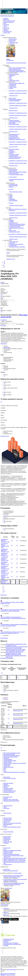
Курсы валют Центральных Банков (17, 172)
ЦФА (4, 23)
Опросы (11, 88)
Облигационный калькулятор (16, 225)
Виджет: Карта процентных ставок (12, 826)
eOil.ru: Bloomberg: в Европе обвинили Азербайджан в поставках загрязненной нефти (14, 625)
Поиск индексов (13, 169)
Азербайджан (6, 347)
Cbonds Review (7, 839)
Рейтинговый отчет (18, 710)
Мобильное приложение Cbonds (17, 224)
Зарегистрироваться (9, 15)
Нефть (10, 196)
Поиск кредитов (13, 110)
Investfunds (6, 908)
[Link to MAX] (4, 931)
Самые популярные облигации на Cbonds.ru (14, 772)
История (5, 699)
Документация (12, 245)
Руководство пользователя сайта (11, 854)
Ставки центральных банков (16, 174)
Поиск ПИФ (12, 122)
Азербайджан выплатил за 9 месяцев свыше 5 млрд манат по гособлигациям (16, 647)
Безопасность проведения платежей (12, 850)
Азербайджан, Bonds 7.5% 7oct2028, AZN (4, 555)
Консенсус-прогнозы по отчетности (18, 209)
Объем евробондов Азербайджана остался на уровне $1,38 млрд (16, 644)
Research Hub (12, 40)
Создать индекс (7, 820)
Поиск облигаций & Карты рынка (17, 67)
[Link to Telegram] (4, 925)
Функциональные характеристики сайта (13, 855)
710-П (4, 807)
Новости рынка (13, 38)
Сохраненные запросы (14, 226)
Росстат (11, 186)
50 (4, 591)
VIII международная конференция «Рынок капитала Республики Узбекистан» (13, 884)
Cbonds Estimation (7, 759)
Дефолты (11, 150)
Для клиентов (6, 847)
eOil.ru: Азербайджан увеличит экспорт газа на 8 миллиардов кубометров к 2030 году (12, 632)
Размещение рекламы (8, 939)
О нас (4, 849)
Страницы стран (13, 184)
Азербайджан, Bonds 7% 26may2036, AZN (5, 540)
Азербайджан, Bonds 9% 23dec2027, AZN (5, 582)
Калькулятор (6, 869)
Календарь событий (14, 149)
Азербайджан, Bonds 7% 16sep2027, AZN (5, 563)
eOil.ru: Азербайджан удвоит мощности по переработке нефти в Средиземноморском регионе (13, 617)
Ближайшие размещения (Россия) (17, 71)
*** (1, 294)
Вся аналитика (4, 638)
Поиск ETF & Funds (14, 120)
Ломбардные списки (14, 80)
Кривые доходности (8, 22)
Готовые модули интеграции (16, 244)
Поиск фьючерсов (14, 134)
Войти (2, 15)
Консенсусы (6, 19)
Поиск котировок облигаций (16, 70)
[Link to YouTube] (4, 927)
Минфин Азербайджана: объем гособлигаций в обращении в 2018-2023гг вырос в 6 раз (16, 655)
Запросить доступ (10, 259)
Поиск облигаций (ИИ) (9, 20)
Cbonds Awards (12, 87)
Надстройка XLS (7, 31)
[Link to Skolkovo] (8, 936)
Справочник (4, 319)
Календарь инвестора (14, 158)
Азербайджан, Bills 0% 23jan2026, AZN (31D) (5, 545)
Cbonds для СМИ (13, 42)
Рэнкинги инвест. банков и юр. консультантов (14, 763)
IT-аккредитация (7, 864)
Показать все (4, 343)
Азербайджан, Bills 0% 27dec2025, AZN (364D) (5, 576)
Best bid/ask (6, 24)
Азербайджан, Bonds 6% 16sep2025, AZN (5, 572)
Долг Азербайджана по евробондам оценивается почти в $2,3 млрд (14, 652)
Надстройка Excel (7, 797)
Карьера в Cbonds (7, 853)
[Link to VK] (4, 929)
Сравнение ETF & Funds (15, 121)
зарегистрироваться (12, 969)
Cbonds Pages (12, 85)
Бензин (11, 198)
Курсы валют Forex (14, 173)
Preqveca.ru (6, 914)
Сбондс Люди (6, 32)
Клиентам (5, 941)
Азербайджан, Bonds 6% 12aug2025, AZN (5, 567)
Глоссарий (11, 44)
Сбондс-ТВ (6, 28)
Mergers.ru (5, 912)
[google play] (14, 920)
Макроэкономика (13, 185)
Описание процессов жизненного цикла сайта (14, 858)
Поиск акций (12, 98)
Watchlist (5, 30)
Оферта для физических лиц (10, 859)
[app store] (5, 920)
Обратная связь (7, 940)
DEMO (8, 252)
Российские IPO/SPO (14, 100)
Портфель (5, 18)
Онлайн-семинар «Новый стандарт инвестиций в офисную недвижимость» (15, 880)
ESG (10, 78)
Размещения (12, 151)
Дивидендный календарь (15, 99)
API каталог (12, 243)
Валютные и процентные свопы (17, 139)
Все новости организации (7, 658)
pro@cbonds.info (4, 904)
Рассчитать (3, 325)
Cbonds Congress (18, 873)
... (3, 589)
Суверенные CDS (13, 136)
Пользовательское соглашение (10, 943)
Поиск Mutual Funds (14, 124)
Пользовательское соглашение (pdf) (12, 944)
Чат (10, 229)
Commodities (12, 199)
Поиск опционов (13, 135)
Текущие (5, 697)
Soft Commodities (13, 200)
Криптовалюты (13, 170)
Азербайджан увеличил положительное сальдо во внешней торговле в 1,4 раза (15, 650)
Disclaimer (5, 945)
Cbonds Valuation (7, 761)
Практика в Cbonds (8, 851)
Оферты (11, 153)
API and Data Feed (13, 241)
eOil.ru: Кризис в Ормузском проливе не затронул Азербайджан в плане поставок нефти (13, 610)
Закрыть (3, 35)
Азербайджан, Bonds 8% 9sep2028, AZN (4, 559)
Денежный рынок (13, 155)
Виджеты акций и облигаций (16, 228)
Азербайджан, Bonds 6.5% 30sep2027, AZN (5, 550)
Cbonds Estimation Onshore (9, 760)
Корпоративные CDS (14, 138)
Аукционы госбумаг (14, 154)
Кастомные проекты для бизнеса (17, 246)
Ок (1, 968)
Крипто (6, 27)
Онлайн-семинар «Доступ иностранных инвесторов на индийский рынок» (13, 876)
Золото (5, 26)
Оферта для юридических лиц (10, 860)
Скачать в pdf (6, 856)
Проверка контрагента (14, 231)
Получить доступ (5, 436)
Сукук (10, 79)
